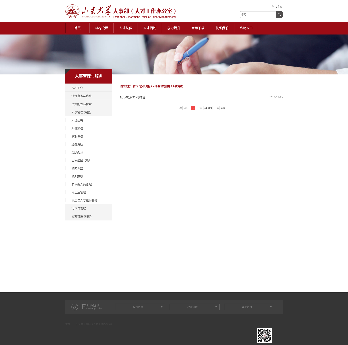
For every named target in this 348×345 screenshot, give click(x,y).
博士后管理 (78, 192)
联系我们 (222, 28)
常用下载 (197, 28)
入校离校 (77, 128)
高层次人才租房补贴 (84, 200)
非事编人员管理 (81, 184)
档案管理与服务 (81, 216)
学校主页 (277, 6)
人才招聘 (149, 28)
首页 (77, 28)
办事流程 (145, 86)
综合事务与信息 (81, 96)
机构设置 (101, 28)
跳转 (223, 108)
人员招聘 (77, 120)
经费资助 (77, 144)
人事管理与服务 (81, 112)
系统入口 (246, 28)
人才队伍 (125, 28)
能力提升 (173, 28)
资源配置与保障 (81, 104)
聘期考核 (77, 136)
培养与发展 (78, 208)
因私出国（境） (81, 160)
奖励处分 (77, 152)
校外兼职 (77, 176)
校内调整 (77, 168)
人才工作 (77, 87)
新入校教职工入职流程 (132, 97)
